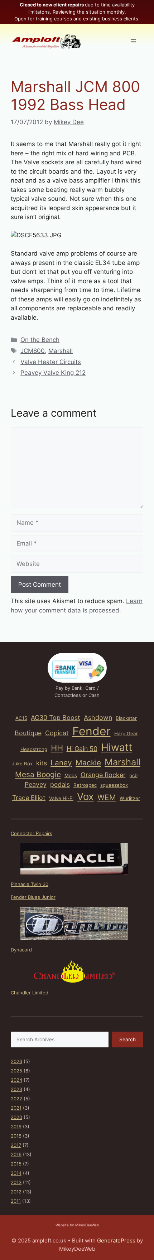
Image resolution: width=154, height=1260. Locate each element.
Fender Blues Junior (33, 897)
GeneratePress (116, 1240)
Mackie (88, 762)
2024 (16, 1080)
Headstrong (33, 749)
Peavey (36, 784)
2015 (16, 1164)
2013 (16, 1182)
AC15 (21, 718)
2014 (16, 1173)
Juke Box (22, 763)
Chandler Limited (29, 992)
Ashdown (98, 717)
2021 (16, 1108)
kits (41, 763)
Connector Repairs (31, 833)
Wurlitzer (130, 798)
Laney (61, 762)
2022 (16, 1098)
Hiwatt (116, 747)
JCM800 (32, 350)
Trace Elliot (28, 797)
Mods (70, 775)
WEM (106, 797)
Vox (85, 797)
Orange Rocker (103, 775)
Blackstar (126, 718)
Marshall (60, 350)
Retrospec (85, 785)
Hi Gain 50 (82, 748)
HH (57, 748)
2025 (16, 1071)
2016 (16, 1154)
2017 (16, 1145)
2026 (16, 1061)
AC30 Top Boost (55, 717)
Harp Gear (126, 733)
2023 (16, 1089)
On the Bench (39, 339)
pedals (60, 784)
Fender (91, 731)
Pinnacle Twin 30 (29, 884)
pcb (133, 775)
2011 (16, 1201)
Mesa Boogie (38, 774)
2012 (16, 1191)
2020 (16, 1117)
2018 (16, 1136)
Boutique (28, 733)
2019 (16, 1126)
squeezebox (114, 785)
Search (127, 1039)
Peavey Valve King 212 (53, 372)
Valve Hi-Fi (61, 798)
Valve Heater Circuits (50, 361)
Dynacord (21, 950)
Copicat (57, 733)
